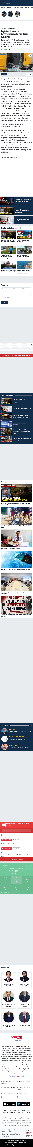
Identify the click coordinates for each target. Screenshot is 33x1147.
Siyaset (16, 8)
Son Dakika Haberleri (8, 1097)
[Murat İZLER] (4, 746)
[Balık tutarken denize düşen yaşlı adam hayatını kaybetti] (24, 265)
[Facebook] (9, 1076)
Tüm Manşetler (23, 1093)
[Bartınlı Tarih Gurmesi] (4, 739)
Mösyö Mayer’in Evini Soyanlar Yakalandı (18, 740)
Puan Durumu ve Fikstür (9, 1093)
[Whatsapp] (23, 1076)
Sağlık (11, 1112)
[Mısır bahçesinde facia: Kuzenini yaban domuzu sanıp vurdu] (8, 234)
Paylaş (4, 74)
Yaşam (27, 8)
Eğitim (28, 1110)
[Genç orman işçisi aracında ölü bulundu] (24, 250)
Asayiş (3, 8)
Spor (21, 8)
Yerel (28, 1112)
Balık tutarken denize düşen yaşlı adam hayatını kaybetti (23, 272)
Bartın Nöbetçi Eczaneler (6, 1082)
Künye (3, 1134)
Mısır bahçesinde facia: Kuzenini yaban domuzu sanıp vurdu (8, 242)
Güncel (9, 8)
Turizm (24, 1112)
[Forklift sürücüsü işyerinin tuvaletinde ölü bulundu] (8, 265)
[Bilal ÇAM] (4, 731)
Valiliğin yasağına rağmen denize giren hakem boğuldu (7, 257)
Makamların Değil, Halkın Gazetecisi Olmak (20, 732)
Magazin (16, 1133)
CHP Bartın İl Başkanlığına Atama (18, 747)
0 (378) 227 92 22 (7, 848)
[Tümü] (31, 725)
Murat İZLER (13, 745)
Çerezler (18, 1145)
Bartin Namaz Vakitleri (9, 1087)
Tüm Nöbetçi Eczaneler (17, 859)
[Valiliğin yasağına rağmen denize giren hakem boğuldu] (8, 250)
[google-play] (24, 1104)
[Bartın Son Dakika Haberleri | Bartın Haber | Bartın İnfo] (7, 3)
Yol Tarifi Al (17, 839)
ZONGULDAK (11, 28)
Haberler (3, 28)
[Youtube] (18, 1076)
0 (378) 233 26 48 (7, 839)
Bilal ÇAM (12, 729)
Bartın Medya (5, 1136)
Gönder (4, 302)
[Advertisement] (16, 324)
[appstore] (9, 1104)
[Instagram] (15, 1076)
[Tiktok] (21, 1076)
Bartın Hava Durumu (24, 1081)
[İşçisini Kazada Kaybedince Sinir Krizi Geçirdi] (16, 62)
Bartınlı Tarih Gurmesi (16, 737)
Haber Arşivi (22, 1097)
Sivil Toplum (17, 1112)
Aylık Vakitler (5, 892)
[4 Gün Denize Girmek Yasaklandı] (24, 234)
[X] (12, 1076)
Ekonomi (5, 1112)
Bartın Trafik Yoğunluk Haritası (23, 1088)
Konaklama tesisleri (14, 1134)
